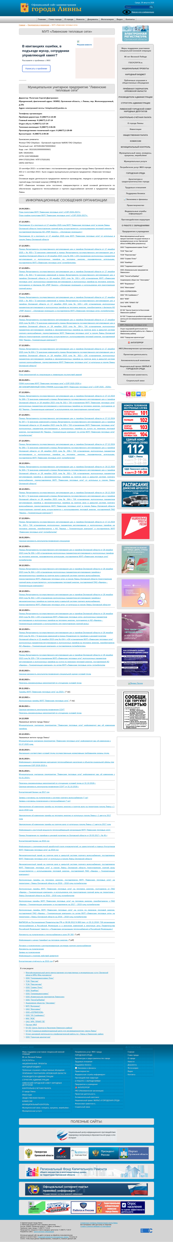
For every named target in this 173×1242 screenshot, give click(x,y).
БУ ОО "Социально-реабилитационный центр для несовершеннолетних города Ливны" (61, 1031)
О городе (131, 1058)
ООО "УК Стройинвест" (35, 1015)
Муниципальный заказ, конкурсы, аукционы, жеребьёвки (45, 1108)
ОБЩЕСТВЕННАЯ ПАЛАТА (33, 1098)
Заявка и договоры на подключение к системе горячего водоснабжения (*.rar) (53, 798)
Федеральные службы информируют (90, 1075)
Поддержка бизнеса (83, 1065)
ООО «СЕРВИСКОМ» (34, 1012)
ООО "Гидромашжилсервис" (37, 994)
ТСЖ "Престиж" (32, 981)
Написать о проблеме (36, 68)
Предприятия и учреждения (38, 25)
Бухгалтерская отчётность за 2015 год (36, 961)
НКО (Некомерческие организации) (89, 1091)
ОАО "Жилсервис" (33, 1009)
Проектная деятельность (85, 1094)
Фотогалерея (133, 1068)
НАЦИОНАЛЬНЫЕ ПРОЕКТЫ (34, 1064)
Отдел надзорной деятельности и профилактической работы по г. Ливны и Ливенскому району (65, 1034)
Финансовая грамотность (85, 1104)
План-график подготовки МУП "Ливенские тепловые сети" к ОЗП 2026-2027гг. (53, 215)
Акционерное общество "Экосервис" (40, 1003)
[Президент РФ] (104, 1153)
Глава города (133, 1055)
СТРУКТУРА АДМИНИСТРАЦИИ (35, 1080)
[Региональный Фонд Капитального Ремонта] (86, 1171)
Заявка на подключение (29, 952)
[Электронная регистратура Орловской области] (135, 41)
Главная (22, 25)
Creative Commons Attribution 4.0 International (95, 1226)
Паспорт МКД (31, 1025)
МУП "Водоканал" (33, 1006)
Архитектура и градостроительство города (92, 1058)
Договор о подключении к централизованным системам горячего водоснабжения (55, 945)
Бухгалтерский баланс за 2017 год (34, 792)
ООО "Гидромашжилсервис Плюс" (40, 978)
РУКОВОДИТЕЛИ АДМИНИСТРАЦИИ (37, 1077)
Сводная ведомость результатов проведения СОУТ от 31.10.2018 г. (49, 786)
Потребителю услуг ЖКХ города (88, 1052)
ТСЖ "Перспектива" (34, 984)
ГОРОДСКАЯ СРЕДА (83, 1055)
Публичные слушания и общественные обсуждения (43, 1070)
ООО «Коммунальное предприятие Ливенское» (45, 997)
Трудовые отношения (83, 1062)
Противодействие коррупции (86, 1078)
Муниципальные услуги (32, 1111)
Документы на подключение (31, 949)
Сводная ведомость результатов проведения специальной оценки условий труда (55, 674)
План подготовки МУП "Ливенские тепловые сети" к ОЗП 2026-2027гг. (50, 212)
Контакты (131, 1075)
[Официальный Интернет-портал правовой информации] (86, 1189)
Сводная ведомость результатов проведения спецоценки (44, 541)
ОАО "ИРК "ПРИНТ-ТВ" (35, 1022)
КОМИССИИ (27, 1101)
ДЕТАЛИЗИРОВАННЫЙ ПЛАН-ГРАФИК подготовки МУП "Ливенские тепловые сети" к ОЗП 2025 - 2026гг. (65, 387)
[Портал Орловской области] (134, 1153)
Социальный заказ (82, 1107)
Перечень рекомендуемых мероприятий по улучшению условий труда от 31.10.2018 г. (57, 783)
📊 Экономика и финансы (85, 1068)
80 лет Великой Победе (32, 1057)
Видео (130, 1071)
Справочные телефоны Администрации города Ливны (99, 1223)
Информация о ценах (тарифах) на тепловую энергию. (43, 940)
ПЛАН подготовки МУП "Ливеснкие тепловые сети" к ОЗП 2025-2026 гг (50, 383)
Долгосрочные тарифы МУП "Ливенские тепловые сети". (44, 701)
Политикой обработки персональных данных (53, 1237)
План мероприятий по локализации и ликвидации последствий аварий (50, 374)
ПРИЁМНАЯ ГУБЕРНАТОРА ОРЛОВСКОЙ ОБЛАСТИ (44, 1073)
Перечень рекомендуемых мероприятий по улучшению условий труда (50, 683)
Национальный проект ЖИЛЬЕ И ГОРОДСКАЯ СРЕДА (97, 1100)
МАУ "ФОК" (30, 1018)
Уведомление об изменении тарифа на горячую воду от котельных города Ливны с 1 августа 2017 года (65, 824)
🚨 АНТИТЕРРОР (82, 1087)
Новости (131, 1062)
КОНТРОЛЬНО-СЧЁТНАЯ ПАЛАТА (36, 1088)
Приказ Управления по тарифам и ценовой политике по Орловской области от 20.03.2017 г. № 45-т (63, 835)
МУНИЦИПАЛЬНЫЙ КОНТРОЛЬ (35, 1104)
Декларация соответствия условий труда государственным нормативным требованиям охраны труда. (64, 753)
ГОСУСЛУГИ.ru (28, 1060)
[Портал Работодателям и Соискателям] (83, 1207)
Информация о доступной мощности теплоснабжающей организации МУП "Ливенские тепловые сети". (65, 830)
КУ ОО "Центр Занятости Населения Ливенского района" (49, 1028)
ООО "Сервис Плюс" (34, 987)
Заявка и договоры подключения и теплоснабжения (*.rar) (45, 801)
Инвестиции (27, 1095)
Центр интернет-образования (44, 1231)
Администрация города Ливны (66, 8)
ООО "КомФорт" (32, 991)
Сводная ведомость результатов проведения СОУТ (42, 709)
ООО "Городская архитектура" (38, 1037)
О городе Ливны (29, 1092)
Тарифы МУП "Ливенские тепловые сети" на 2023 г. (42, 692)
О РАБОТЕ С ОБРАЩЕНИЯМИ (87, 1081)
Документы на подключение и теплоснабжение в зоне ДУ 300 (46, 934)
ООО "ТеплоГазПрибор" (35, 1000)
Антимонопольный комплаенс (87, 1097)
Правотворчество (82, 1071)
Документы (132, 1065)
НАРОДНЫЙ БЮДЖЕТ (31, 1067)
